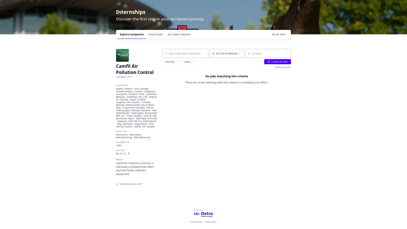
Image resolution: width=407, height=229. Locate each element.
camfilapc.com (123, 76)
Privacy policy (196, 222)
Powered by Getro (283, 67)
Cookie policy (211, 222)
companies (132, 34)
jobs (156, 34)
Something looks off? (131, 183)
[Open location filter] (286, 53)
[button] (171, 61)
